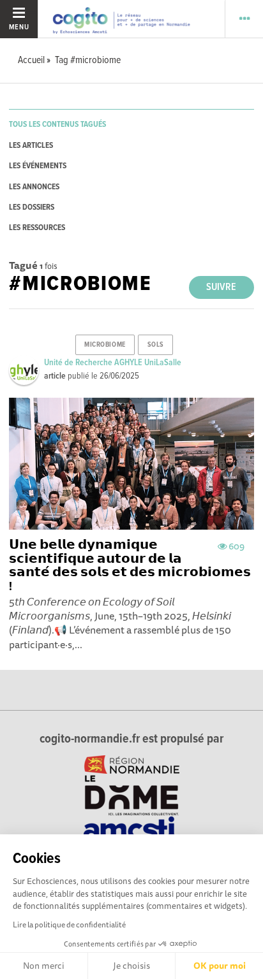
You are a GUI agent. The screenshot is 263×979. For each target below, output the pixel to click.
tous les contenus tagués (57, 124)
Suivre (221, 287)
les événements (37, 166)
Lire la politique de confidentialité (69, 924)
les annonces (34, 187)
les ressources (37, 227)
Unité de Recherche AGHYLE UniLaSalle (112, 362)
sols (155, 344)
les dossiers (31, 207)
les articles (31, 145)
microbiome (105, 344)
